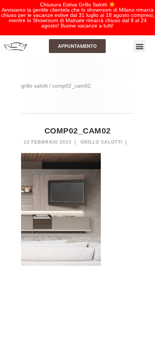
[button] (139, 46)
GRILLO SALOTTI (34, 86)
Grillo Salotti (101, 142)
